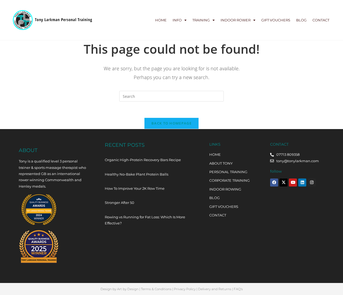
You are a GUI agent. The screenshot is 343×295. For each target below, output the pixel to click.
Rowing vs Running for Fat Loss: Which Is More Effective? (145, 220)
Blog (301, 20)
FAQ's (238, 289)
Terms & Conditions (156, 289)
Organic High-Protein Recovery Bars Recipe (143, 160)
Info (177, 20)
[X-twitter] (283, 182)
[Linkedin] (302, 182)
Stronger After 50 (119, 202)
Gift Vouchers (275, 20)
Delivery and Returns (214, 289)
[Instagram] (312, 182)
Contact (320, 20)
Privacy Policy (185, 289)
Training (201, 20)
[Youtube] (293, 182)
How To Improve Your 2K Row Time (135, 188)
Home (161, 20)
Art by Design (128, 289)
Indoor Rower (236, 20)
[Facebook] (274, 182)
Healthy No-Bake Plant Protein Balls (136, 174)
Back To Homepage (171, 123)
